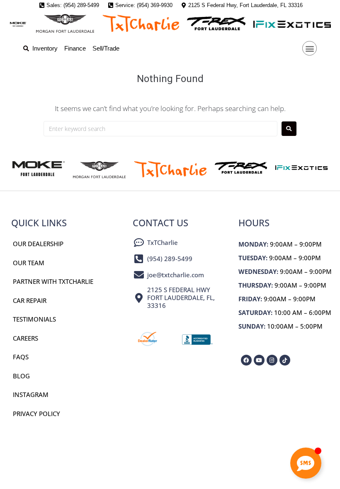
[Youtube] (259, 360)
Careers (25, 338)
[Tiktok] (284, 360)
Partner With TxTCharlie (53, 281)
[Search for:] (160, 128)
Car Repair (29, 300)
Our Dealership (38, 244)
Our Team (28, 263)
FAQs (21, 357)
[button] (309, 48)
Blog (21, 376)
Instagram (31, 394)
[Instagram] (272, 360)
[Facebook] (246, 360)
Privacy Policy (36, 413)
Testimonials (34, 319)
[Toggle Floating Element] (305, 463)
